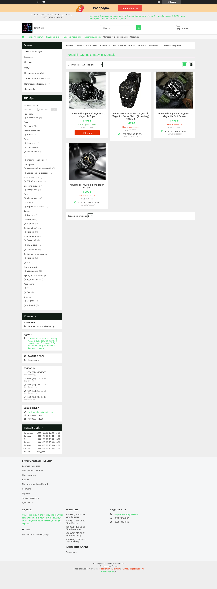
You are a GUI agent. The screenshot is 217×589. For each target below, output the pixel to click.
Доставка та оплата (124, 45)
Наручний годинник (71, 37)
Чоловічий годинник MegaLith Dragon (87, 186)
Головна (68, 45)
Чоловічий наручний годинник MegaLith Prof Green (174, 115)
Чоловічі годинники (92, 37)
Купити (88, 133)
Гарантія (26, 493)
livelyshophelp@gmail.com (40, 412)
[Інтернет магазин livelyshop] (27, 27)
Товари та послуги (35, 37)
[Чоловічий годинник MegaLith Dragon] (87, 161)
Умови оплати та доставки (37, 78)
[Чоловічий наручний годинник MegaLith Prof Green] (174, 90)
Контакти (105, 45)
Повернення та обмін (34, 73)
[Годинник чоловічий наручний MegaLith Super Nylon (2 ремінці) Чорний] (130, 90)
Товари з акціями (171, 45)
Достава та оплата (31, 466)
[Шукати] (138, 27)
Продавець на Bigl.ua (109, 566)
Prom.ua (122, 564)
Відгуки (142, 45)
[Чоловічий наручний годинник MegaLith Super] (87, 90)
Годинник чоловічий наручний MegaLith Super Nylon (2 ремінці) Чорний (130, 116)
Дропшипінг (30, 89)
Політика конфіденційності (37, 84)
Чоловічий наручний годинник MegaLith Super (87, 115)
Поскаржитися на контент (109, 569)
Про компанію (29, 475)
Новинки (153, 45)
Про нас (28, 62)
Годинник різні (53, 37)
